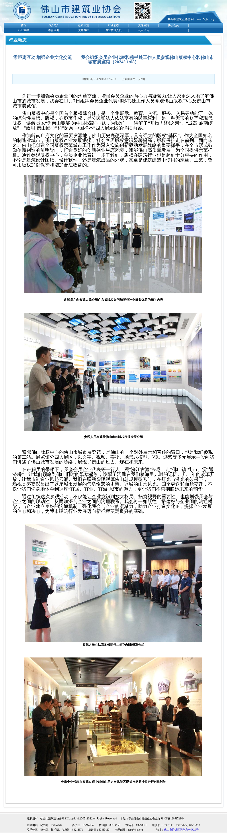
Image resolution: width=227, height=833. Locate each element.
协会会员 (173, 25)
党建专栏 (83, 30)
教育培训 (53, 30)
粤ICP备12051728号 (172, 818)
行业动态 (113, 25)
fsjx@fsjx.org (135, 829)
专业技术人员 (113, 30)
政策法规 (83, 25)
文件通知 (143, 25)
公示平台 (143, 30)
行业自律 (23, 30)
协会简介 (53, 25)
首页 (23, 25)
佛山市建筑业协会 (144, 818)
